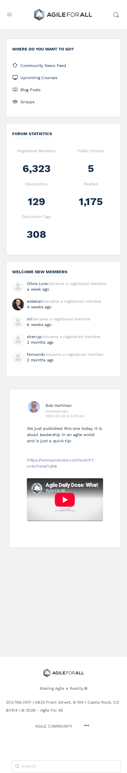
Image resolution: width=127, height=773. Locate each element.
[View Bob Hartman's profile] (34, 407)
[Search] (116, 15)
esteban (35, 301)
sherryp (34, 336)
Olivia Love (37, 283)
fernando (36, 354)
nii (29, 319)
